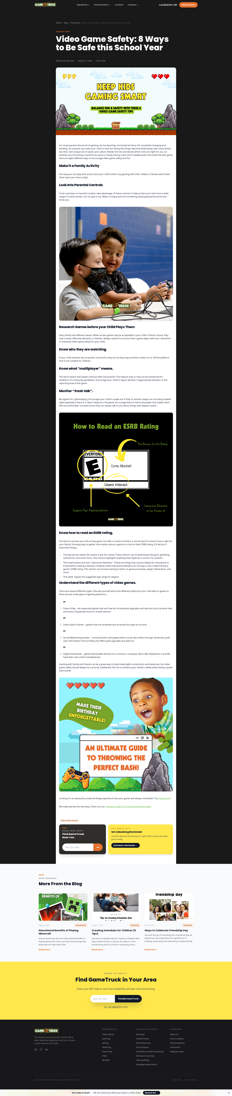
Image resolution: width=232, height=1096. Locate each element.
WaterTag (106, 1047)
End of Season (142, 1047)
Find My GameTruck (128, 998)
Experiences (82, 5)
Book (188, 4)
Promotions (175, 1047)
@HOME (106, 1060)
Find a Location (177, 1038)
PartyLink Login (177, 1051)
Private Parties (142, 1038)
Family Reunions (143, 1043)
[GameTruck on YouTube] (46, 1049)
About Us (174, 1034)
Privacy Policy (177, 1080)
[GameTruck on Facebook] (35, 1049)
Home (58, 22)
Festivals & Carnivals (145, 1056)
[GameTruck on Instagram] (41, 1049)
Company (132, 5)
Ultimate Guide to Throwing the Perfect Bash (128, 806)
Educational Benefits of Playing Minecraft (58, 932)
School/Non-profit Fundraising (149, 1051)
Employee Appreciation (146, 1064)
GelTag (105, 1043)
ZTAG (104, 1056)
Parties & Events (101, 5)
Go (98, 847)
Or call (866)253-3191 (116, 1007)
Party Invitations (177, 1043)
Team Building (142, 1060)
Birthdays (140, 1034)
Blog (66, 22)
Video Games (108, 1034)
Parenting (75, 22)
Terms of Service (191, 1080)
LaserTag (106, 1038)
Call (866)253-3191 (168, 5)
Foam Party (107, 1051)
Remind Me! (151, 1092)
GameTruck (164, 798)
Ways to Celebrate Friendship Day (166, 930)
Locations (119, 5)
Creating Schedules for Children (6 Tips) (114, 932)
